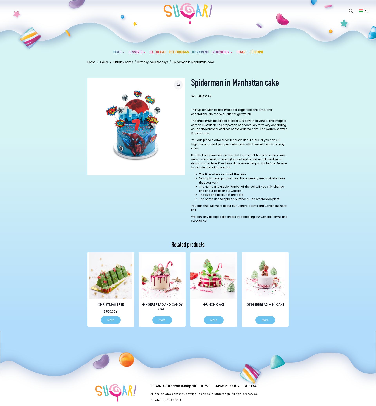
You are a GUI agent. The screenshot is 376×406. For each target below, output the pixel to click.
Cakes (117, 52)
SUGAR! (241, 52)
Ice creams (158, 52)
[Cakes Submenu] (124, 52)
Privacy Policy (227, 386)
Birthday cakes (123, 62)
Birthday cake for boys (152, 62)
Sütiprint (256, 52)
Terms (205, 386)
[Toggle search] (351, 11)
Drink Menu (200, 52)
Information (220, 52)
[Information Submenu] (232, 52)
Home (91, 62)
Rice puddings (179, 52)
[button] (178, 84)
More (110, 320)
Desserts (136, 52)
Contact (251, 386)
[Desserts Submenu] (145, 52)
